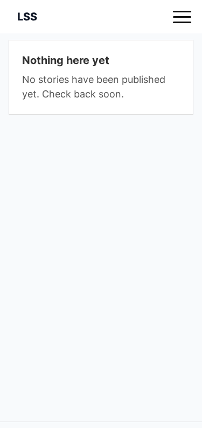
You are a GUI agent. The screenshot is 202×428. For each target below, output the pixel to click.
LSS (27, 16)
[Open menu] (182, 16)
